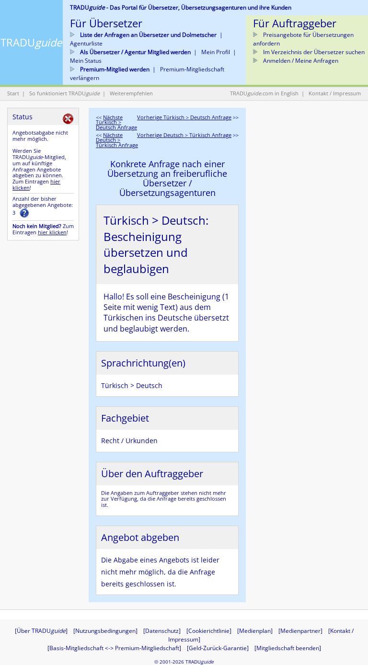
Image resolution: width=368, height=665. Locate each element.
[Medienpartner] (300, 631)
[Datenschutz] (162, 631)
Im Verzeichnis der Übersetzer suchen (313, 52)
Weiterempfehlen (131, 93)
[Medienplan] (255, 631)
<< (116, 122)
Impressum (347, 93)
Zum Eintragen (36, 184)
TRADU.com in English (264, 93)
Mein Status (86, 61)
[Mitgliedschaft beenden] (287, 648)
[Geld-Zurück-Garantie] (218, 648)
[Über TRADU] (41, 631)
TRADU (31, 42)
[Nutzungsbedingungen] (105, 631)
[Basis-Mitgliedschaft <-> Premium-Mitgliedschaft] (114, 648)
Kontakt (318, 93)
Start (13, 93)
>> (188, 117)
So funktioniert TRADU (64, 93)
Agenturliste (86, 43)
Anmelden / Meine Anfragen (300, 61)
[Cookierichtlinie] (208, 631)
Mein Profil (215, 52)
